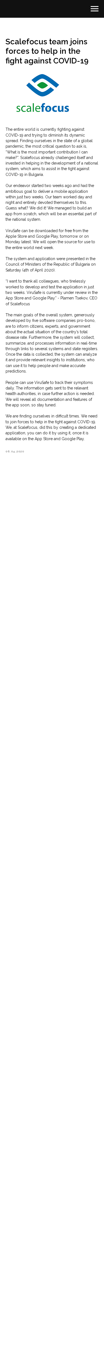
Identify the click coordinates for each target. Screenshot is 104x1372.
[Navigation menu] (94, 9)
